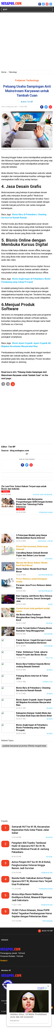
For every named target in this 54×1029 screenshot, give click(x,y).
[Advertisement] (27, 42)
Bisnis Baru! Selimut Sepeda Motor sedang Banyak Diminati (33, 665)
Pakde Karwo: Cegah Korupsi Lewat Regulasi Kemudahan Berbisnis (33, 641)
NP (6, 9)
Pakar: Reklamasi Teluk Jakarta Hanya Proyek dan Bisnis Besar (31, 653)
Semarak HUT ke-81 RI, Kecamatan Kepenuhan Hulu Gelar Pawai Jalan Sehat (31, 829)
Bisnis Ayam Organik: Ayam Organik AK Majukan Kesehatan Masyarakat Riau (33, 702)
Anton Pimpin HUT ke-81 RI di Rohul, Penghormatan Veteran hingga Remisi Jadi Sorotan (31, 865)
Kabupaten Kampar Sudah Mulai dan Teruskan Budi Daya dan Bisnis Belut (34, 714)
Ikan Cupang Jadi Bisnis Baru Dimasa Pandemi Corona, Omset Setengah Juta (34, 598)
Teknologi (13, 72)
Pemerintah (47, 873)
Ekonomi (48, 634)
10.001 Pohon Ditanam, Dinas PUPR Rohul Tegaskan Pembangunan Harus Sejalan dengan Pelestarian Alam (32, 913)
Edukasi (49, 559)
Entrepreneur (46, 575)
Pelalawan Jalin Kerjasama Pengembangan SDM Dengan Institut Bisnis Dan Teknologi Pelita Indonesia (34, 503)
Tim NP (30, 102)
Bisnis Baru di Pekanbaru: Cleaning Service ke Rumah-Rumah (33, 689)
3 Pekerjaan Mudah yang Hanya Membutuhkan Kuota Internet (31, 536)
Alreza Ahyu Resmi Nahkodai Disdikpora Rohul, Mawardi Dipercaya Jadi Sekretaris (32, 897)
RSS (52, 1008)
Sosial (49, 623)
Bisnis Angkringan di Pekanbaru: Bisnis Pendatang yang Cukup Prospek (32, 727)
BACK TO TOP (47, 931)
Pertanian (47, 921)
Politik (49, 658)
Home (3, 72)
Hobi (50, 604)
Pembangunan (46, 512)
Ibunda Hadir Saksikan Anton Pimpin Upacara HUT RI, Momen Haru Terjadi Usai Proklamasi (32, 881)
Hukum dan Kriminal (43, 495)
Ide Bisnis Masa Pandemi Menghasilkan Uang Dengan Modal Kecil (33, 617)
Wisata (49, 837)
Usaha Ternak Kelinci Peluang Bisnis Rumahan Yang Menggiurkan (34, 629)
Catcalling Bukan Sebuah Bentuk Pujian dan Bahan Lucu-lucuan (32, 554)
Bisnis (50, 670)
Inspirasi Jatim (45, 541)
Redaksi (3, 961)
